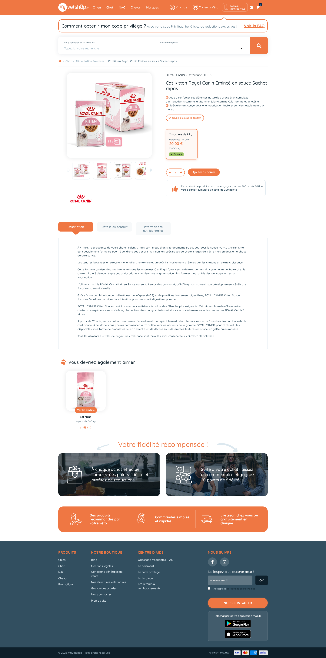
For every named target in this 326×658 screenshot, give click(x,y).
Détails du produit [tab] (114, 227)
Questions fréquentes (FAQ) (156, 560)
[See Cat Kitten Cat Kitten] (86, 391)
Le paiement (146, 566)
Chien (97, 7)
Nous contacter (101, 594)
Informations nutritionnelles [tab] (153, 228)
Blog (94, 560)
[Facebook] (212, 561)
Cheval (136, 7)
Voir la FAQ (254, 25)
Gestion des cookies (104, 588)
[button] (235, 7)
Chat (109, 7)
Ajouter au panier (204, 172)
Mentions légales (102, 566)
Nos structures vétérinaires (108, 582)
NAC (122, 7)
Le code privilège (149, 572)
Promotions (65, 584)
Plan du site (98, 600)
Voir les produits (86, 410)
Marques (152, 7)
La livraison (145, 578)
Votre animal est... (169, 42)
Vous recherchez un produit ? (79, 42)
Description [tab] (76, 227)
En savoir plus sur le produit (184, 117)
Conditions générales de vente (106, 574)
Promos (181, 7)
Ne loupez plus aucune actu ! (231, 571)
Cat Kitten (85, 416)
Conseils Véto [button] (208, 7)
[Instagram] (224, 561)
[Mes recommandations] (251, 7)
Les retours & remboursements (149, 586)
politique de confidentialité (241, 588)
